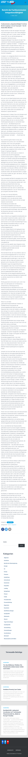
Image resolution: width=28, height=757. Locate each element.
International (7, 580)
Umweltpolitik (7, 624)
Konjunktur (6, 585)
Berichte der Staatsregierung (10, 563)
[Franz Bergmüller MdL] (8, 2)
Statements (6, 616)
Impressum (18, 750)
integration (13, 524)
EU (4, 568)
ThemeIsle (19, 753)
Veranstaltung (7, 627)
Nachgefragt (7, 591)
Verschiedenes (7, 633)
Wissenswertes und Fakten (10, 638)
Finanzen (6, 574)
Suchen (5, 542)
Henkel (9, 524)
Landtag (6, 588)
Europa (5, 571)
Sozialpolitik (7, 613)
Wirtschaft (6, 635)
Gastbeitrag (10, 522)
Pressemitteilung (8, 602)
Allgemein (6, 557)
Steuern (6, 619)
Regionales (6, 605)
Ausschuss (6, 560)
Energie (5, 566)
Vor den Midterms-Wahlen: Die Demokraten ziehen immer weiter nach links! (13, 666)
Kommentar (6, 582)
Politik (5, 596)
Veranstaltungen (8, 630)
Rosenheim (6, 608)
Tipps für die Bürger (8, 621)
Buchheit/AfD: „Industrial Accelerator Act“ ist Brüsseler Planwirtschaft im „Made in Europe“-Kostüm (12, 713)
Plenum (5, 594)
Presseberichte (7, 599)
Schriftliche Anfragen (9, 610)
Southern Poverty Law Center (12, 689)
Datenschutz (10, 750)
